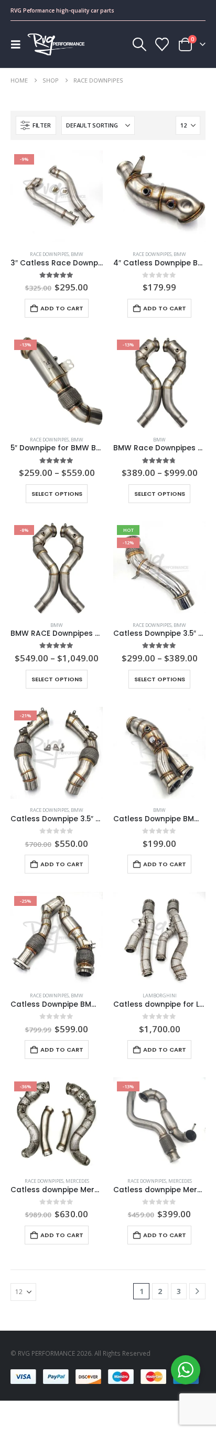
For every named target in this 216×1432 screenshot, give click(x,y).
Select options (56, 494)
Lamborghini (160, 995)
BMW (77, 254)
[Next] (197, 1291)
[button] (18, 44)
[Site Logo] (56, 44)
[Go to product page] (159, 196)
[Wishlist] (162, 44)
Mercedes (77, 1181)
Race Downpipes (49, 254)
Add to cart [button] (61, 308)
